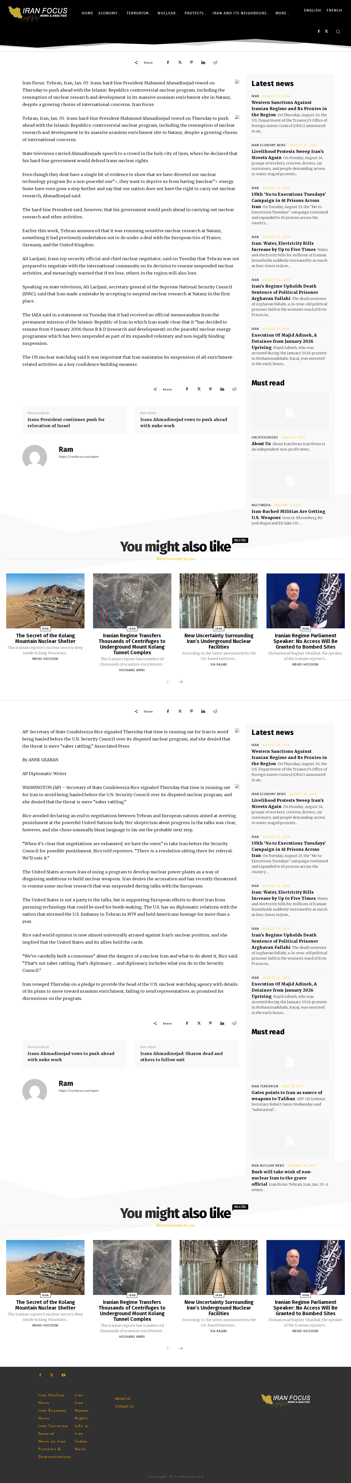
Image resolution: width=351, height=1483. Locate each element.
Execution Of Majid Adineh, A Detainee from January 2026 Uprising (284, 341)
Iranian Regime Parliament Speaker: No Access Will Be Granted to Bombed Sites (305, 641)
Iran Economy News (269, 145)
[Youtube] (63, 1375)
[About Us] (290, 411)
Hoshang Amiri (132, 670)
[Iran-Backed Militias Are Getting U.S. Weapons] (290, 479)
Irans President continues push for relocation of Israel (66, 422)
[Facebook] (318, 31)
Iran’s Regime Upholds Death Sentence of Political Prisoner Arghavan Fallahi (285, 292)
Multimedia (261, 505)
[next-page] (181, 682)
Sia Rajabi (218, 664)
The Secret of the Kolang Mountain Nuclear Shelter (45, 638)
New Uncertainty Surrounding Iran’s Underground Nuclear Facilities (218, 641)
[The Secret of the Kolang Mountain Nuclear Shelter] (45, 600)
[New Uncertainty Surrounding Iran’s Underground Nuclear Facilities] (219, 600)
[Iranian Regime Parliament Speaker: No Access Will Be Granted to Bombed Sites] (305, 600)
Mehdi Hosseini (45, 659)
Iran (255, 96)
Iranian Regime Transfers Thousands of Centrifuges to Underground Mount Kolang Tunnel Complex (132, 644)
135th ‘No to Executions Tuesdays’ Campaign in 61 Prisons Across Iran (289, 200)
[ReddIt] (215, 62)
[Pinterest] (191, 62)
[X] (326, 31)
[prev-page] (168, 682)
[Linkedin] (203, 62)
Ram (66, 449)
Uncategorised (265, 437)
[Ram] (37, 457)
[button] (338, 31)
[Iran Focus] (38, 13)
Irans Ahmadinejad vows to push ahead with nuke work (183, 422)
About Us (261, 443)
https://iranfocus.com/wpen (79, 456)
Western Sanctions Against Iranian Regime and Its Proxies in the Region (289, 108)
